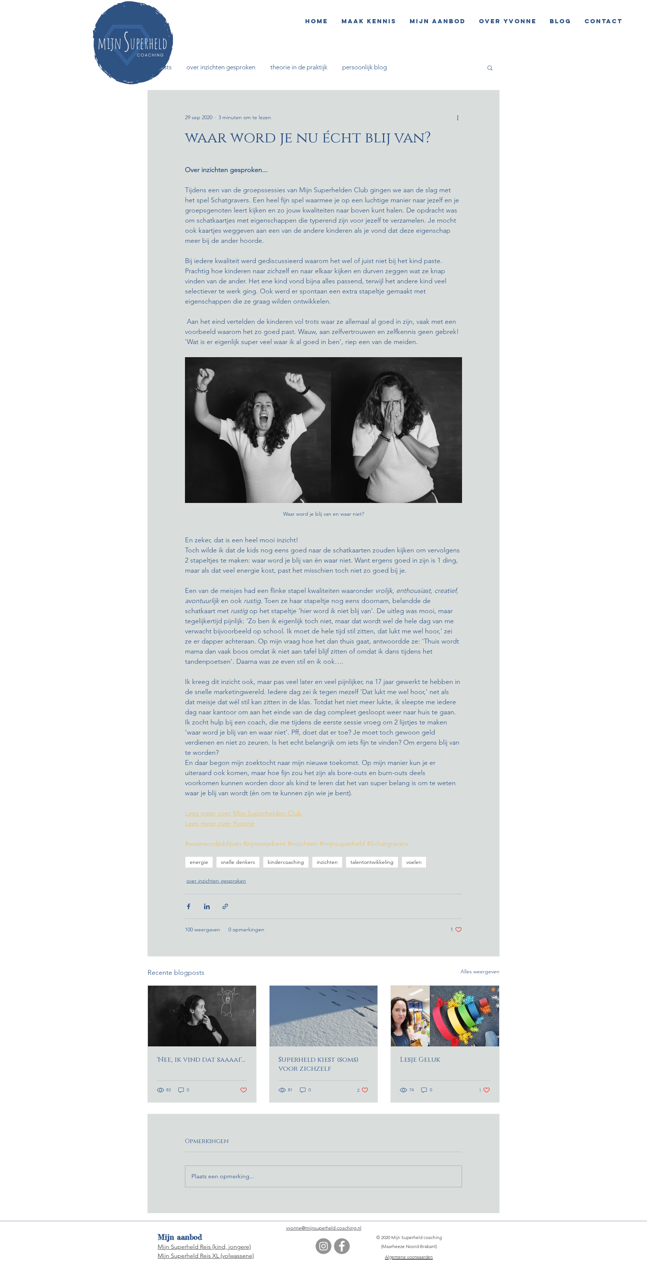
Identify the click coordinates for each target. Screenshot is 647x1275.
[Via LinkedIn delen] (206, 906)
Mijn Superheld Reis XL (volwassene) (206, 1255)
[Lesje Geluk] (445, 1016)
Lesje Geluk (420, 1059)
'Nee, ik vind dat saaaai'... (201, 1059)
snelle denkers (238, 862)
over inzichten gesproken (220, 67)
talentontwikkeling (372, 862)
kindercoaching (286, 862)
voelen (414, 862)
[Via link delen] (225, 906)
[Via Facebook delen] (188, 906)
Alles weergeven (480, 971)
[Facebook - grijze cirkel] (342, 1246)
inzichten (327, 862)
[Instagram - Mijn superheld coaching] (323, 1246)
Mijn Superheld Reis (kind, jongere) (204, 1246)
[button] (489, 67)
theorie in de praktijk (298, 67)
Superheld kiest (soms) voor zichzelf (319, 1064)
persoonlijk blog (364, 67)
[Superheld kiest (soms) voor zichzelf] (324, 1016)
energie (199, 862)
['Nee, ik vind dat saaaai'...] (202, 1016)
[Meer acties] (457, 117)
